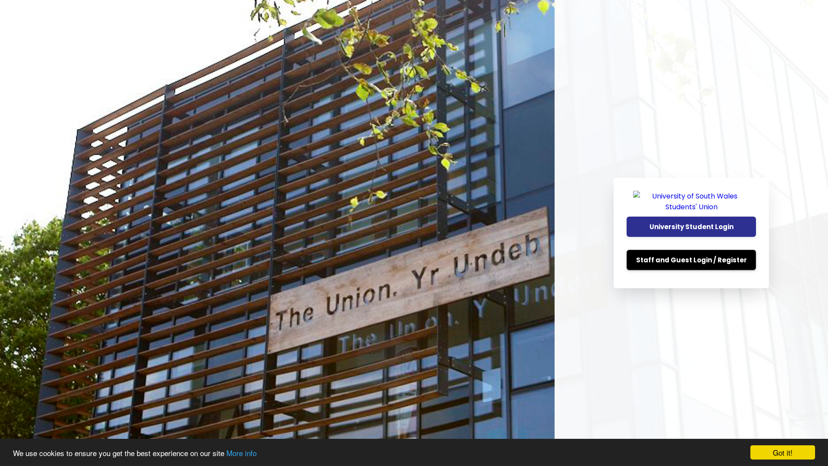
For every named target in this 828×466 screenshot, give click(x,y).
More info (241, 452)
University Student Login (691, 226)
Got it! (783, 452)
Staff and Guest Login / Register (691, 259)
